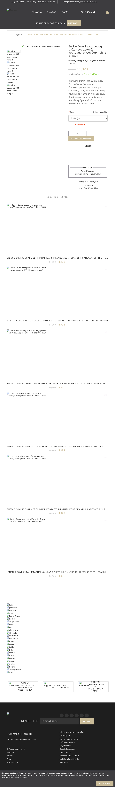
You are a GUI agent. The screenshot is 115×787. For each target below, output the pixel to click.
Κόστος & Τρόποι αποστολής (72, 732)
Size (71, 112)
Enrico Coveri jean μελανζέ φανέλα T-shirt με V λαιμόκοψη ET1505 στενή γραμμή (57, 572)
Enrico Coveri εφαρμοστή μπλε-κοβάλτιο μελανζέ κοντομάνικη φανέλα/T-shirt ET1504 (60, 509)
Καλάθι (10, 755)
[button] (102, 11)
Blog (9, 759)
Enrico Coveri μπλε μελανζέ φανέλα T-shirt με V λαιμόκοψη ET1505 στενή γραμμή (57, 320)
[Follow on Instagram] (99, 152)
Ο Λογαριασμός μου (16, 749)
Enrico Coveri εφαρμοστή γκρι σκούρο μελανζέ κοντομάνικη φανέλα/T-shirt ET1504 (58, 446)
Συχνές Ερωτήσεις (67, 749)
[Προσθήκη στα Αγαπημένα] (77, 152)
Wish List (10, 752)
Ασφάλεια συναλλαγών (69, 759)
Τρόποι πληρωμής (68, 742)
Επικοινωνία (12, 762)
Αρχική (19, 34)
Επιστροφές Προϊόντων (70, 739)
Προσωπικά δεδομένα (69, 755)
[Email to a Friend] (93, 157)
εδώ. (25, 777)
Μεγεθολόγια (65, 745)
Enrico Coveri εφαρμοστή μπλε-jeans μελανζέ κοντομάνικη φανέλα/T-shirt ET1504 (58, 258)
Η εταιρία (64, 762)
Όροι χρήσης (65, 752)
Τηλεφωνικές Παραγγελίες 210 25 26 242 (80, 1)
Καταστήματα (65, 735)
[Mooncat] (13, 9)
